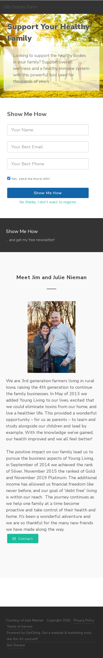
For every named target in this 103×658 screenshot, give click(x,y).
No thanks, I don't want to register (47, 202)
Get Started (16, 645)
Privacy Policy (84, 620)
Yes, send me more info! (30, 179)
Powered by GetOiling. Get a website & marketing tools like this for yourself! (49, 635)
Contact (25, 538)
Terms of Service (20, 626)
